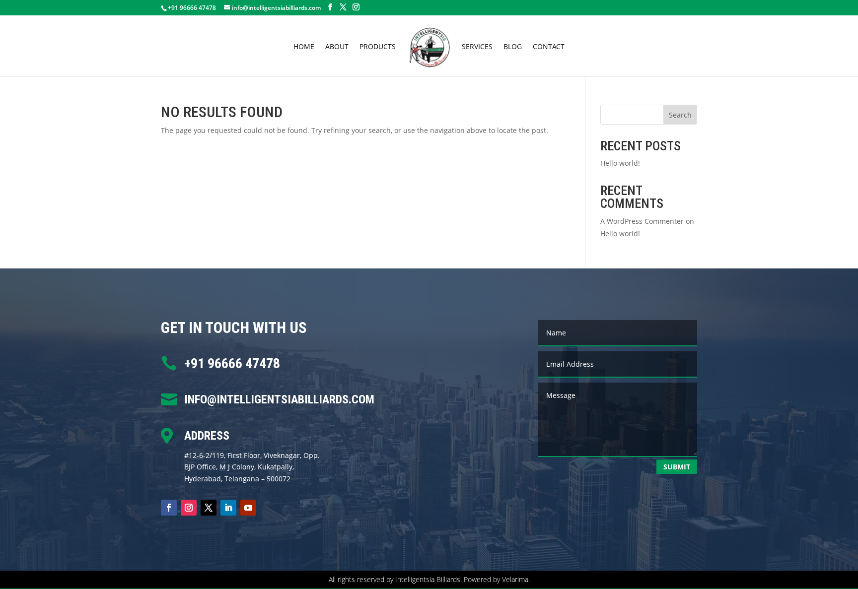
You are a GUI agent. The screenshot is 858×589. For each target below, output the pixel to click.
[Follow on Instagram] (189, 508)
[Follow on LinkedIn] (228, 508)
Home (303, 47)
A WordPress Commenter (642, 221)
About (337, 47)
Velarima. (516, 579)
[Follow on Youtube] (248, 508)
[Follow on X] (208, 508)
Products (377, 47)
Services (477, 47)
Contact (549, 47)
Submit (676, 466)
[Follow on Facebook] (169, 508)
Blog (512, 47)
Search (680, 115)
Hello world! (620, 163)
